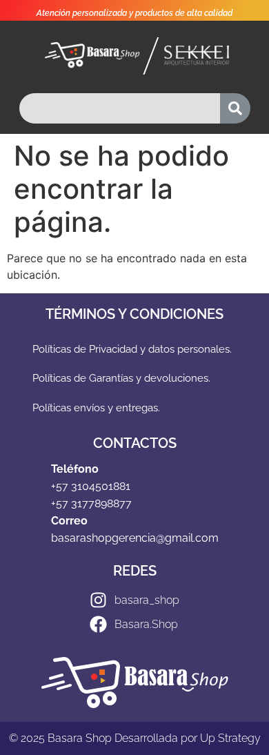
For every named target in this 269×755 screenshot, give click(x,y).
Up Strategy (230, 738)
